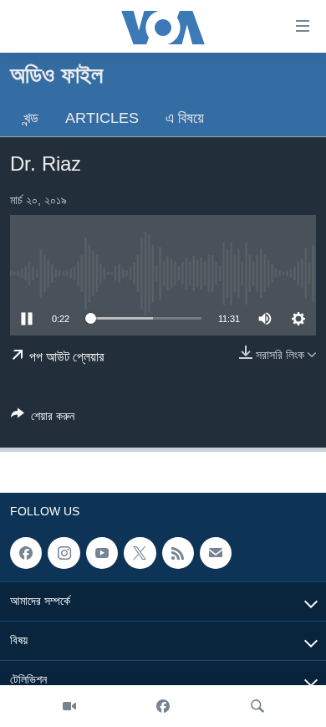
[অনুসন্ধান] (257, 706)
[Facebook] (163, 706)
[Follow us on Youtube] (102, 553)
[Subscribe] (216, 553)
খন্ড (30, 118)
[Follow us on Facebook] (26, 553)
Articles (102, 118)
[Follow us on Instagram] (63, 553)
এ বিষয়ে (185, 118)
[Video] (69, 706)
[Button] (42, 418)
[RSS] (178, 553)
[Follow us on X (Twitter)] (139, 553)
